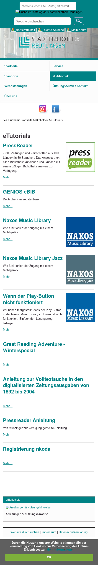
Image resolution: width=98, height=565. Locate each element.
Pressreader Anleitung (29, 420)
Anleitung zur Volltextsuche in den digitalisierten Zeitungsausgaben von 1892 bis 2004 (46, 385)
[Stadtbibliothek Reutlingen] (48, 42)
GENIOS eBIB (19, 191)
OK (49, 557)
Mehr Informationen (60, 549)
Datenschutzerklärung (73, 532)
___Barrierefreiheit (23, 29)
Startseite (26, 120)
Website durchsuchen (24, 532)
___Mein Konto (76, 29)
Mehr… (8, 177)
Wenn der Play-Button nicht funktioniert (28, 299)
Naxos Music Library (27, 220)
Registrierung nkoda (26, 448)
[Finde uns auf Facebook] (56, 112)
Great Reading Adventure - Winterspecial (34, 347)
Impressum (48, 532)
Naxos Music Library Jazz (33, 258)
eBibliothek (41, 120)
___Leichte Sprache (51, 29)
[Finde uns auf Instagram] (43, 112)
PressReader (18, 145)
